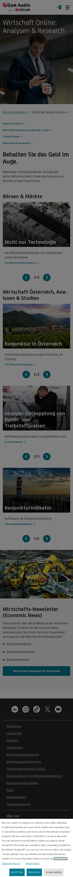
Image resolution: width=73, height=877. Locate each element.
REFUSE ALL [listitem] (34, 872)
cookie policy (60, 858)
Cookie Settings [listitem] (54, 872)
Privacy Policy (32, 863)
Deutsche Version (11, 863)
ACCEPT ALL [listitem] (17, 872)
